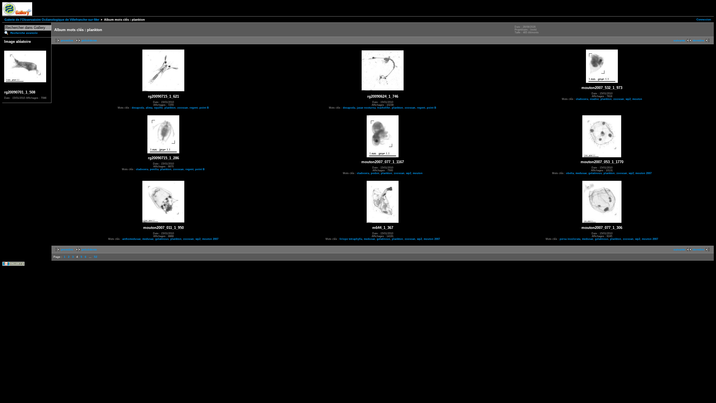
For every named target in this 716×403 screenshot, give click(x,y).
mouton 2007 (643, 173)
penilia (154, 169)
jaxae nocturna (366, 107)
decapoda (138, 107)
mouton (637, 99)
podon (375, 173)
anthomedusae (131, 239)
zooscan (182, 107)
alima (149, 107)
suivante (679, 40)
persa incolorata (570, 239)
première (67, 40)
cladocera (582, 99)
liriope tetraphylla (351, 239)
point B (204, 107)
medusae (581, 173)
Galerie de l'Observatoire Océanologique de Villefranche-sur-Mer (51, 19)
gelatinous (595, 173)
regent (194, 107)
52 (95, 256)
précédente (89, 40)
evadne (594, 99)
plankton (170, 107)
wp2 (628, 99)
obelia (570, 173)
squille (158, 107)
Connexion (703, 19)
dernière (698, 40)
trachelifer (383, 107)
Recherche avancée (24, 32)
